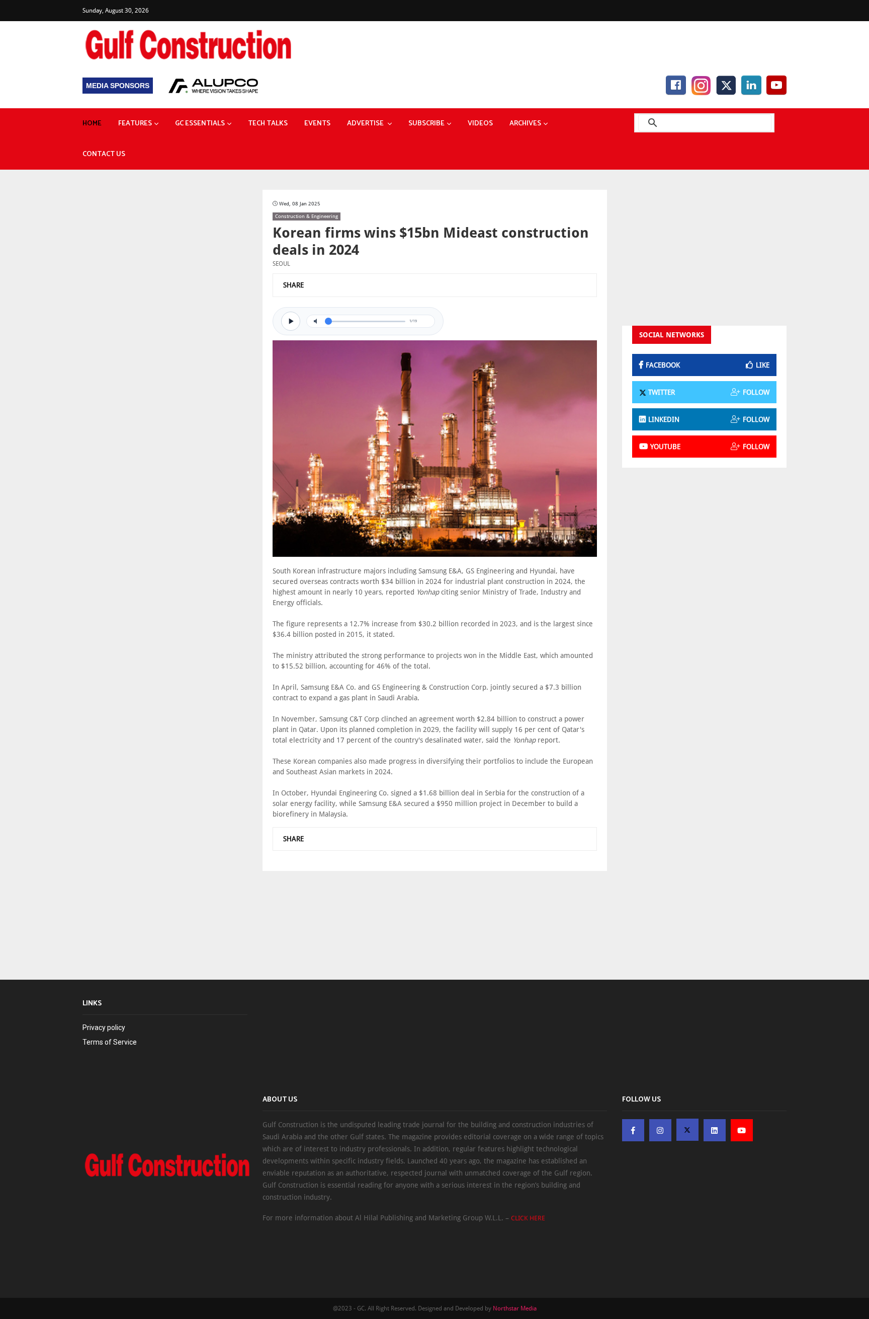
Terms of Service (109, 1042)
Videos (480, 123)
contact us (103, 154)
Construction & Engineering (306, 216)
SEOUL (281, 263)
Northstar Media (515, 1308)
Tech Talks (268, 123)
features (135, 123)
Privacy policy (103, 1027)
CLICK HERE (528, 1218)
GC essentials (200, 123)
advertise (366, 123)
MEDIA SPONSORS (117, 86)
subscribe (426, 123)
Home (92, 123)
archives (525, 123)
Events (317, 123)
